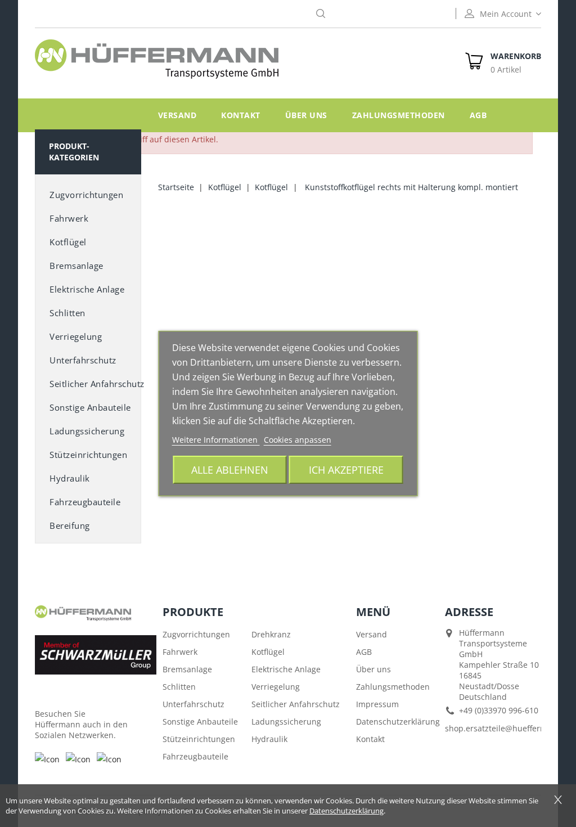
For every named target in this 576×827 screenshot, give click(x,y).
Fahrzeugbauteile (85, 501)
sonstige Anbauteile (90, 407)
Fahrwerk (69, 218)
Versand (177, 115)
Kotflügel (68, 242)
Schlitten (68, 312)
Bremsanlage (77, 265)
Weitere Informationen (216, 439)
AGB (478, 115)
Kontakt (240, 115)
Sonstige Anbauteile (200, 721)
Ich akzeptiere (346, 469)
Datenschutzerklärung (398, 721)
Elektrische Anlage (87, 289)
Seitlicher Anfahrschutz (295, 704)
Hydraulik (70, 478)
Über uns (306, 115)
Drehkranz (271, 634)
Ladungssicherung (87, 431)
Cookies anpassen (297, 439)
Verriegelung (76, 336)
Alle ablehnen (229, 469)
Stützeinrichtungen (88, 454)
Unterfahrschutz (83, 360)
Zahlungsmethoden (398, 115)
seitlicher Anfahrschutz (95, 383)
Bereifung (70, 525)
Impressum (377, 704)
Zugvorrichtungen (86, 194)
